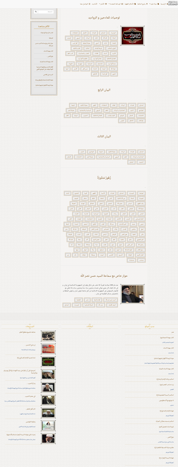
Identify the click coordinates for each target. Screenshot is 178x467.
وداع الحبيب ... (30, 383)
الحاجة (95, 69)
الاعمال (131, 115)
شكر (110, 250)
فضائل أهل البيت (97, 59)
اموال (85, 250)
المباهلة (51, 38)
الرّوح (118, 250)
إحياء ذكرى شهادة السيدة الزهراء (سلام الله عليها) (21, 434)
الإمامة (114, 43)
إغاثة (79, 245)
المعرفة (74, 203)
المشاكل (92, 203)
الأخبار (102, 4)
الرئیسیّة (163, 4)
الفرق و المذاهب (111, 48)
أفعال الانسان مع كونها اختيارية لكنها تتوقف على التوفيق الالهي (44, 68)
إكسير (71, 209)
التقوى (94, 105)
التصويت (141, 162)
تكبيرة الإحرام (122, 224)
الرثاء (105, 43)
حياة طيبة (153, 4)
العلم (114, 239)
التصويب (85, 115)
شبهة (77, 250)
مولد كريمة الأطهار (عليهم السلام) (44, 85)
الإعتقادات (74, 33)
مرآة (93, 250)
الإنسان (124, 229)
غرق (113, 245)
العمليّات (79, 219)
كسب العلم (70, 53)
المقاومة (79, 300)
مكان (142, 234)
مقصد (104, 245)
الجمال (88, 209)
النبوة (67, 69)
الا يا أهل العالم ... (30, 409)
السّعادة (109, 219)
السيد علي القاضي (48, 74)
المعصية (100, 219)
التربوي (78, 38)
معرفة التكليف (83, 105)
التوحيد (69, 38)
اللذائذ (96, 234)
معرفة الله (140, 209)
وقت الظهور (140, 203)
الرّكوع (94, 224)
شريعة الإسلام (98, 48)
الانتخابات (140, 115)
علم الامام (141, 121)
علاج (130, 239)
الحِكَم (93, 198)
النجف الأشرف (112, 305)
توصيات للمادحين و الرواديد (104, 17)
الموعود (76, 198)
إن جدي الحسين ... (29, 345)
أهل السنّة (104, 74)
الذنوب (132, 110)
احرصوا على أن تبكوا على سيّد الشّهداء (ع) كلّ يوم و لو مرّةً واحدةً (20, 371)
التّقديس (111, 255)
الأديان (75, 69)
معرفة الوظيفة (86, 43)
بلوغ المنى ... (49, 56)
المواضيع (141, 110)
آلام (87, 239)
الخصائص (106, 229)
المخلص (131, 209)
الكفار (67, 115)
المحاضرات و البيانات (119, 110)
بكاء (75, 255)
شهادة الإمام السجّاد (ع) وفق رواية (44, 80)
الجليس (122, 121)
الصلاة (114, 38)
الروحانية (95, 214)
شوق (120, 245)
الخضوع (77, 193)
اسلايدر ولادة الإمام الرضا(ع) (165, 379)
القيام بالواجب (111, 115)
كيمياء (102, 255)
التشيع (114, 74)
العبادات (94, 33)
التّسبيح (121, 255)
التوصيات (113, 33)
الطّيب (87, 234)
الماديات (86, 214)
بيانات (115, 214)
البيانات (88, 38)
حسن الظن (85, 69)
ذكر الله (75, 229)
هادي (96, 209)
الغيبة (85, 193)
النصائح (103, 33)
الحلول (101, 203)
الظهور (94, 193)
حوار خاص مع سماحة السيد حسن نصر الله (104, 276)
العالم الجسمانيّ (139, 219)
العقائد (113, 105)
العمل (106, 239)
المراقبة (84, 229)
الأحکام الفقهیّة (129, 4)
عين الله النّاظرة (121, 198)
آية (71, 245)
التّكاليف (119, 219)
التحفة (67, 224)
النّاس (110, 198)
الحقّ (142, 229)
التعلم (106, 110)
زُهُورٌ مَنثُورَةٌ (104, 178)
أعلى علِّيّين (130, 245)
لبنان (87, 300)
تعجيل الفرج (96, 239)
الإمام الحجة (97, 300)
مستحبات (131, 260)
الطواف (130, 255)
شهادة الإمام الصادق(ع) (167, 411)
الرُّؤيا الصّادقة (128, 250)
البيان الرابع (104, 90)
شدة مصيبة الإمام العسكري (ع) (26, 357)
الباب (113, 209)
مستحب (141, 260)
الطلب (122, 209)
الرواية (76, 115)
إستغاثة (88, 245)
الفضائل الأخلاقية (111, 59)
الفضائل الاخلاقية (97, 115)
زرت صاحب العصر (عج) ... (166, 384)
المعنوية (106, 214)
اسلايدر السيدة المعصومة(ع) (165, 395)
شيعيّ (141, 224)
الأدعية (103, 193)
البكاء (96, 38)
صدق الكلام (140, 250)
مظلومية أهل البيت (82, 59)
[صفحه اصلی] (172, 3)
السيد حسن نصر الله (110, 300)
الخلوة (134, 234)
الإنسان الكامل (94, 229)
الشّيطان (114, 234)
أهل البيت (74, 43)
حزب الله (100, 305)
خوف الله (113, 69)
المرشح (122, 115)
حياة (96, 245)
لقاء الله (105, 38)
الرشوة (73, 105)
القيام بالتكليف (76, 48)
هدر (172, 332)
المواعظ (141, 193)
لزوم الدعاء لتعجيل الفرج (166, 426)
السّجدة (76, 224)
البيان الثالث (104, 136)
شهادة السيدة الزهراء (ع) (166, 458)
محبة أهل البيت (112, 64)
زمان (66, 229)
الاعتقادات (104, 105)
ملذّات (115, 229)
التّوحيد (128, 219)
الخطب (124, 214)
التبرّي (97, 43)
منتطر (85, 198)
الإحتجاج (100, 64)
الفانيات (76, 214)
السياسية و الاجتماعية (85, 110)
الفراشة (70, 234)
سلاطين (134, 229)
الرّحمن (105, 234)
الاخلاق (131, 121)
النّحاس (141, 214)
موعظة (93, 255)
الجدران (105, 209)
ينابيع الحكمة (141, 4)
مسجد (133, 224)
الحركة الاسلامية (88, 305)
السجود (85, 224)
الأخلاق (95, 74)
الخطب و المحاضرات (83, 53)
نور (68, 255)
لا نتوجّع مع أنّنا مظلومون (166, 400)
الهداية (82, 203)
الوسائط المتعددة (115, 4)
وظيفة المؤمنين (30, 421)
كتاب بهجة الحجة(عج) (167, 337)
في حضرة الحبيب (30, 396)
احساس (130, 203)
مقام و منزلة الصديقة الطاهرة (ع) (164, 447)
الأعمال (84, 33)
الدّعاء (67, 193)
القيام (103, 224)
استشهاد (101, 250)
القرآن (79, 209)
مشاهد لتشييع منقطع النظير (27, 332)
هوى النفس (124, 234)
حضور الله (119, 203)
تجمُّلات (84, 255)
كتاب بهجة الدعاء (48, 51)
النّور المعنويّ (140, 239)
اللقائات (96, 53)
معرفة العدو (71, 110)
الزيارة (103, 69)
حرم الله (112, 224)
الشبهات (70, 64)
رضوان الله (140, 245)
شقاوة (122, 239)
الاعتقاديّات (90, 219)
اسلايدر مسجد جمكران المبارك (165, 421)
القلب (70, 219)
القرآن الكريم (140, 255)
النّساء (78, 234)
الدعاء (105, 53)
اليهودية (80, 64)
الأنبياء (114, 53)
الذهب (132, 214)
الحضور (110, 203)
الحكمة (102, 198)
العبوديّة (141, 198)
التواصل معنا (84, 4)
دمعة (79, 239)
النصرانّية (90, 64)
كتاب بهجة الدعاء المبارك (46, 61)
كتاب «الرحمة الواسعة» (47, 32)
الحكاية (87, 48)
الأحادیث (94, 4)
